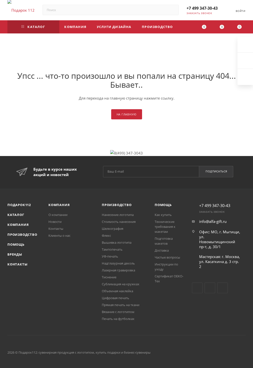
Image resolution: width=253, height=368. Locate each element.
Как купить (163, 214)
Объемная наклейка (117, 291)
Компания (18, 224)
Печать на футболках (118, 318)
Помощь (15, 244)
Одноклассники (222, 288)
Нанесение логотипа (118, 214)
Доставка (162, 250)
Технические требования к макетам (165, 226)
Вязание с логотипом (118, 312)
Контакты (17, 264)
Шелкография (112, 228)
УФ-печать (110, 256)
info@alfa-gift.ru (213, 221)
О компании (57, 214)
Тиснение (109, 277)
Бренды (14, 254)
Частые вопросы (167, 257)
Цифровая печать (115, 298)
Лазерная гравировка (118, 270)
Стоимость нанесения (119, 221)
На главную (127, 114)
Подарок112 (19, 205)
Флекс (106, 235)
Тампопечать (112, 249)
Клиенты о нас (59, 235)
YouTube (210, 288)
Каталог (15, 214)
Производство (22, 234)
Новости (55, 221)
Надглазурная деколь (118, 263)
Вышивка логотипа (116, 242)
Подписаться (216, 171)
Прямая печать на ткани (120, 305)
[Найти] (173, 10)
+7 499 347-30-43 (202, 8)
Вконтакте (197, 288)
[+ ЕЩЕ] (185, 26)
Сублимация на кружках (120, 284)
